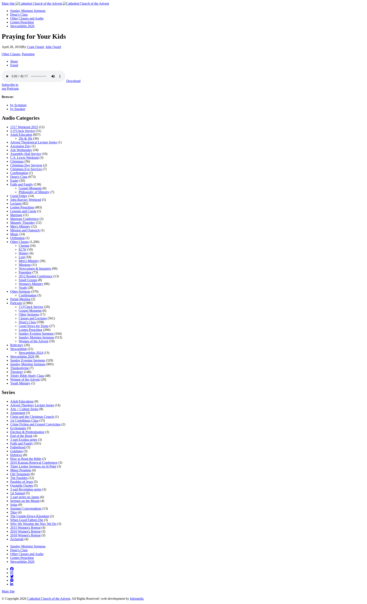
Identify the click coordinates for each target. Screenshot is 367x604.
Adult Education (21, 134)
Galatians (16, 451)
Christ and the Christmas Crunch (32, 416)
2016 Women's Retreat (25, 531)
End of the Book (21, 436)
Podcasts (16, 303)
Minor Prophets (20, 470)
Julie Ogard (53, 47)
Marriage (16, 215)
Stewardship (18, 349)
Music (14, 234)
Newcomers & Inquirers (35, 268)
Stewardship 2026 (22, 26)
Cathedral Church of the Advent (48, 598)
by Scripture (18, 105)
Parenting (28, 54)
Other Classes (11, 54)
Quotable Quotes (21, 485)
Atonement (17, 413)
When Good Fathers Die (26, 520)
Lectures (16, 203)
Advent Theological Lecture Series (33, 142)
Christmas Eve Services (26, 169)
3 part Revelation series (25, 489)
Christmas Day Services (26, 165)
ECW (22, 249)
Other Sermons (20, 291)
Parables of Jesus (21, 481)
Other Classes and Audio (27, 18)
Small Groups (28, 280)
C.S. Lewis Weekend (24, 157)
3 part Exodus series (23, 439)
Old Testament (20, 474)
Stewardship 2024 (31, 352)
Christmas (17, 161)
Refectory (16, 345)
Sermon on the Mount (25, 501)
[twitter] (12, 576)
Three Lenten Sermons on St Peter (33, 466)
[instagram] (11, 572)
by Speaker (17, 109)
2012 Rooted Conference (35, 276)
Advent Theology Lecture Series (32, 405)
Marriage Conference (24, 219)
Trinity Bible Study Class (27, 375)
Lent (22, 257)
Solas (13, 504)
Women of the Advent (33, 341)
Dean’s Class (19, 14)
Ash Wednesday (21, 150)
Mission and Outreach (25, 230)
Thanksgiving (19, 368)
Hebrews (16, 455)
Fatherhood (17, 447)
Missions (25, 265)
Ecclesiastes (18, 428)
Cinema (24, 245)
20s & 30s (25, 138)
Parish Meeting (20, 299)
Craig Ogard (35, 47)
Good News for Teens (33, 326)
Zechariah (17, 539)
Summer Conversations (25, 508)
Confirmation (19, 173)
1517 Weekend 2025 (24, 127)
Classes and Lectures (33, 318)
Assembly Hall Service (25, 154)
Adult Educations (22, 401)
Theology (16, 372)
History (24, 253)
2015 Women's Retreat (25, 527)
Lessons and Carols (23, 211)
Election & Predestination (27, 432)
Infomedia (137, 598)
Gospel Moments (30, 188)
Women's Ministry (31, 284)
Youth (23, 287)
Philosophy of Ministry (34, 192)
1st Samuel (17, 493)
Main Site (9, 3)
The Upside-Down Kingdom (29, 516)
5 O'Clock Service (22, 131)
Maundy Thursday (22, 222)
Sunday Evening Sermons (36, 333)
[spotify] (12, 580)
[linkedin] (11, 584)
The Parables (19, 478)
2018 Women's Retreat (25, 535)
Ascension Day (20, 146)
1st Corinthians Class (24, 420)
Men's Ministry (20, 226)
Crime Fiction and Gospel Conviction (35, 424)
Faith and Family (21, 184)
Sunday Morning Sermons (27, 11)
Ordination (17, 238)
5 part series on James (24, 497)
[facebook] (12, 568)
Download (73, 81)
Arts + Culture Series (24, 409)
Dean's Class (18, 177)
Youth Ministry (20, 383)
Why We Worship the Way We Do (33, 524)
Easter (14, 180)
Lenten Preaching (22, 22)
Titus (13, 512)
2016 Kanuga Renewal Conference (34, 462)
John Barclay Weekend (25, 199)
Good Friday (18, 196)
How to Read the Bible (25, 459)
